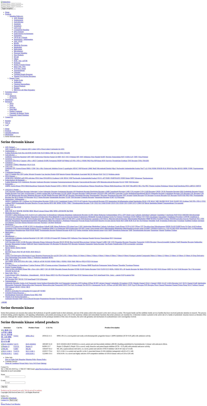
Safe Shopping (20, 359)
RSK (71, 211)
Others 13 (167, 256)
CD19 (113, 203)
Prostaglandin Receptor (23, 203)
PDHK (53, 261)
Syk (58, 153)
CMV (29, 157)
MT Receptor (70, 195)
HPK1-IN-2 (30, 336)
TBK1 (69, 203)
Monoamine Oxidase (19, 244)
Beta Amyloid (74, 242)
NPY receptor (127, 195)
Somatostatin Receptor (57, 197)
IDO (73, 219)
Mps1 (114, 168)
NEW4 (7, 248)
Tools (11, 105)
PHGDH (8, 221)
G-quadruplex (68, 168)
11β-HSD (8, 215)
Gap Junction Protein (48, 174)
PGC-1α (191, 228)
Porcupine (65, 275)
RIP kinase (98, 161)
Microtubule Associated (79, 174)
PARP (113, 178)
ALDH (90, 215)
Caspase (23, 161)
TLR (91, 203)
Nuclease (44, 222)
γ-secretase (139, 244)
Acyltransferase (51, 215)
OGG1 (99, 178)
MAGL (105, 219)
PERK (84, 161)
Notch (35, 244)
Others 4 (95, 256)
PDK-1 (58, 261)
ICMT (112, 197)
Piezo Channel (159, 285)
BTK (30, 153)
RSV (123, 157)
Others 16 (189, 256)
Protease (136, 265)
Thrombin (151, 221)
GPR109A (111, 193)
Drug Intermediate (11, 257)
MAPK (16, 43)
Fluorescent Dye (48, 256)
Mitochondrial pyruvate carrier (133, 228)
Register (8, 121)
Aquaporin (74, 283)
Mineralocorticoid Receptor (109, 182)
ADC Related (18, 18)
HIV (78, 157)
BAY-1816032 (31, 344)
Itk (138, 269)
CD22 (96, 203)
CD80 (139, 203)
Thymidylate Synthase (119, 161)
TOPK (190, 168)
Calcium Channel (96, 242)
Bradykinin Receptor (97, 191)
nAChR (115, 285)
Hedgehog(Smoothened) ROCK (140, 193)
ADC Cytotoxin (21, 149)
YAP (122, 275)
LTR (202, 193)
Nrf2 (191, 201)
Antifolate (8, 168)
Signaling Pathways (16, 16)
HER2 (117, 269)
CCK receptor (135, 191)
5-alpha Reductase (11, 153)
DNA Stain (39, 178)
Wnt (132, 275)
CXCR (163, 191)
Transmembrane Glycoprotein (173, 203)
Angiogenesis (18, 20)
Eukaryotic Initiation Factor (53, 168)
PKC (147, 186)
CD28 (51, 201)
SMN (132, 178)
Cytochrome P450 (171, 215)
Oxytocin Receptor (160, 195)
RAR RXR (94, 221)
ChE (108, 242)
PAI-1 (199, 219)
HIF (52, 153)
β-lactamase (118, 238)
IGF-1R (16, 271)
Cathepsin (153, 215)
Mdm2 (67, 161)
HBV (59, 157)
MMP (148, 219)
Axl (10, 269)
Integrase (85, 238)
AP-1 (21, 201)
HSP (80, 168)
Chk (37, 168)
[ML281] (4, 349)
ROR (130, 221)
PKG (192, 195)
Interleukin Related (156, 203)
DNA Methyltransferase (29, 186)
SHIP (110, 230)
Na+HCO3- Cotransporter (92, 285)
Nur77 (142, 168)
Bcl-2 (18, 161)
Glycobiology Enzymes (13, 222)
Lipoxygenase (95, 228)
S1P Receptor (28, 197)
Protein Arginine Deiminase (158, 186)
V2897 (15, 349)
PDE (177, 228)
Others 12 (160, 256)
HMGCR (64, 219)
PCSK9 (172, 228)
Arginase (26, 201)
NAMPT (147, 228)
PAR (184, 195)
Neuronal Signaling (20, 53)
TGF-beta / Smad (20, 68)
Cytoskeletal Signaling (21, 30)
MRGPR (62, 195)
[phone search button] (22, 6)
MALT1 (38, 252)
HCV (64, 157)
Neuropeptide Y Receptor (98, 195)
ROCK (180, 168)
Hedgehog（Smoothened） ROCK (33, 275)
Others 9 (127, 256)
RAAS (121, 182)
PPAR (169, 168)
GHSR (69, 193)
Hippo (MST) (50, 275)
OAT (129, 285)
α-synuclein (131, 244)
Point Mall (13, 109)
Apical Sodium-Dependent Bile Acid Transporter (53, 283)
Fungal (52, 157)
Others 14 (175, 256)
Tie (12, 271)
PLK (164, 168)
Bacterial (23, 157)
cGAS (56, 201)
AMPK (7, 186)
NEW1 (12, 248)
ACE (20, 182)
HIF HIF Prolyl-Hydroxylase (31, 219)
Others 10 (76, 256)
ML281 (28, 349)
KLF (14, 211)
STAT (19, 207)
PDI (202, 219)
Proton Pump (182, 285)
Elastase (76, 217)
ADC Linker (31, 149)
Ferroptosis (53, 161)
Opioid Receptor (138, 195)
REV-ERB (124, 221)
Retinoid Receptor (62, 230)
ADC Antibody (10, 149)
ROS (103, 161)
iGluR (195, 283)
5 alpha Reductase (18, 215)
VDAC (23, 287)
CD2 (117, 203)
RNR (123, 178)
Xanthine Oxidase (191, 221)
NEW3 (23, 248)
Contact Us (9, 117)
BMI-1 (29, 168)
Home (7, 12)
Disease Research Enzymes (31, 222)
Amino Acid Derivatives (13, 256)
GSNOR (186, 217)
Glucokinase (153, 217)
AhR (51, 226)
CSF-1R (47, 269)
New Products (19, 55)
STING (64, 203)
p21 (146, 168)
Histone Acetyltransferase (80, 186)
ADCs (38, 149)
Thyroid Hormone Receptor (65, 299)
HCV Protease (71, 157)
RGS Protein (19, 197)
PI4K (73, 261)
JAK (124, 186)
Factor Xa (112, 217)
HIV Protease (56, 219)
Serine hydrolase (82, 230)
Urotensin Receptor (87, 197)
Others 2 (83, 256)
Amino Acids (18, 80)
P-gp (133, 285)
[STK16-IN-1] (6, 353)
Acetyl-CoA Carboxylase (37, 215)
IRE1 (37, 295)
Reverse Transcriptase (113, 157)
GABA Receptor (150, 242)
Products (8, 14)
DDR (53, 269)
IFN (106, 201)
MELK (36, 261)
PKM (28, 230)
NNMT (7, 234)
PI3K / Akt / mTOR (20, 61)
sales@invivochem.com (43, 369)
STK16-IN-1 (30, 353)
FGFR (102, 269)
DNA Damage (19, 32)
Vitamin (161, 230)
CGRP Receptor (149, 191)
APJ (74, 191)
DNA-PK (24, 261)
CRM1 (159, 283)
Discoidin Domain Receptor (64, 269)
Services (12, 107)
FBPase (138, 217)
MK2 (51, 211)
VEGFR (67, 153)
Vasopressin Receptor (102, 197)
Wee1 (7, 170)
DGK (180, 215)
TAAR (67, 197)
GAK (61, 178)
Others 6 (108, 256)
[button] (16, 147)
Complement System (66, 201)
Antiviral (26, 238)
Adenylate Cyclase (36, 191)
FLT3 (43, 153)
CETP (127, 226)
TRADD (146, 161)
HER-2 (47, 153)
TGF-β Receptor (41, 279)
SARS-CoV (129, 157)
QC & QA (13, 98)
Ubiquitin (17, 72)
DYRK (77, 269)
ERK (7, 211)
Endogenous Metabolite (87, 217)
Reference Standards (41, 257)
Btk (29, 269)
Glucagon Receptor (78, 193)
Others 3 (89, 256)
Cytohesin (40, 161)
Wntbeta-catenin (114, 174)
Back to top (13, 400)
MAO (102, 228)
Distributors (9, 100)
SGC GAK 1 (30, 351)
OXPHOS (154, 228)
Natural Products (19, 86)
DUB (7, 291)
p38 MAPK (62, 211)
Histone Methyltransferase (113, 186)
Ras (92, 161)
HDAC (75, 168)
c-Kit (37, 269)
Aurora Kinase (21, 168)
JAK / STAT (18, 41)
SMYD (198, 186)
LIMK (90, 168)
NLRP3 (176, 201)
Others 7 (114, 256)
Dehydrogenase (159, 226)
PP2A (84, 261)
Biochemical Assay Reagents (32, 256)
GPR (98, 182)
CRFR (158, 191)
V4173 (15, 344)
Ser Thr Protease (142, 221)
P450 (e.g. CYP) (164, 228)
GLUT (38, 228)
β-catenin (128, 275)
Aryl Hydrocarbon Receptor (39, 201)
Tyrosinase (180, 221)
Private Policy (24, 363)
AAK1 (18, 242)
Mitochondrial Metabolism (137, 219)
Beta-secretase (84, 242)
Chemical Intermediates (22, 84)
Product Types (14, 78)
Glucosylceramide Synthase (26, 228)
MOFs (51, 257)
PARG (108, 178)
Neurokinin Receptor (82, 195)
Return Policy (41, 359)
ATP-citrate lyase (72, 226)
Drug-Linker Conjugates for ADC (52, 149)
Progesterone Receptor (48, 299)
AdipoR (47, 226)
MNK (56, 211)
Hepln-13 (29, 346)
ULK (33, 164)
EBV (33, 157)
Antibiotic (8, 157)
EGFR (34, 153)
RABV (103, 157)
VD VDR (78, 299)
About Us (8, 94)
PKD (89, 161)
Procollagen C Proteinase (61, 221)
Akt (6, 261)
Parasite (97, 157)
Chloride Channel (139, 283)
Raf (68, 211)
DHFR (168, 226)
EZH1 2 (59, 186)
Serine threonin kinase (96, 230)
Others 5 (102, 256)
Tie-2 (190, 269)
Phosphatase (16, 221)
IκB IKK (8, 252)
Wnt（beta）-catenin (113, 275)
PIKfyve (79, 261)
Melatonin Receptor (34, 195)
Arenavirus (16, 157)
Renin (118, 221)
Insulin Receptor (131, 269)
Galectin (85, 201)
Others (16, 59)
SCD (134, 221)
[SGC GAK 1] (6, 351)
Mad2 (95, 168)
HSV (82, 157)
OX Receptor (149, 195)
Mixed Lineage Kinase (41, 211)
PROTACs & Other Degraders (24, 90)
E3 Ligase (33, 291)
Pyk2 (152, 269)
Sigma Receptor (43, 197)
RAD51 (118, 178)
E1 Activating (14, 291)
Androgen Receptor (43, 182)
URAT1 (17, 287)
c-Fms (33, 269)
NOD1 (28, 252)
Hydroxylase (73, 228)
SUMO (42, 291)
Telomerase (138, 178)
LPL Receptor (195, 193)
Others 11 (153, 256)
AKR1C (8, 201)
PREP (50, 221)
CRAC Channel (150, 283)
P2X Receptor (149, 285)
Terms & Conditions (12, 363)
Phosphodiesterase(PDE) (29, 221)
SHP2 (169, 269)
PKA (60, 275)
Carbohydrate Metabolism (91, 226)
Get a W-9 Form (34, 363)
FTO (143, 217)
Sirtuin (127, 178)
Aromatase (54, 182)
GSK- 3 (31, 261)
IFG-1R (122, 269)
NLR (171, 201)
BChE (67, 242)
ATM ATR (17, 261)
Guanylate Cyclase (121, 193)
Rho (175, 168)
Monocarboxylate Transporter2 (53, 285)
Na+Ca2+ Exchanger (75, 285)
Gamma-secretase (52, 265)
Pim (143, 186)
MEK (31, 211)
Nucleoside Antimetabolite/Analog (128, 168)
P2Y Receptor (172, 195)
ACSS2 (30, 226)
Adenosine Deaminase (65, 215)
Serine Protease (112, 265)
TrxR (157, 221)
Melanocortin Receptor (19, 195)
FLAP (79, 201)
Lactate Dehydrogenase (83, 219)
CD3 (125, 203)
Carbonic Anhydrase (142, 215)
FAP (142, 203)
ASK (14, 161)
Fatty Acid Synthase (195, 226)
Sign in (7, 123)
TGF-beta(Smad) (30, 279)
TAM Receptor (182, 269)
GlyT (180, 283)
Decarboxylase (149, 226)
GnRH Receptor (91, 193)
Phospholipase (43, 221)
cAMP (107, 191)
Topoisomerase (198, 168)
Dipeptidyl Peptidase (23, 217)
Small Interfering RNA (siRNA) (184, 186)
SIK (54, 203)
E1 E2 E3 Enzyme (66, 217)
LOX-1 (65, 256)
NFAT (167, 201)
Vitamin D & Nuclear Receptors (25, 76)
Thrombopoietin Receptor (81, 203)
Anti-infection (18, 22)
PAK (150, 168)
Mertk (142, 269)
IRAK (144, 201)
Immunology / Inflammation (23, 39)
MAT (128, 186)
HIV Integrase (46, 219)
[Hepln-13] (5, 346)
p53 (71, 161)
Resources (8, 101)
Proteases (17, 63)
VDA (62, 153)
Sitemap (43, 363)
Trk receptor (196, 269)
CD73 (134, 203)
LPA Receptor (185, 193)
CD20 (121, 203)
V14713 (16, 351)
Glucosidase (162, 217)
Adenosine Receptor (23, 191)
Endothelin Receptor (191, 191)
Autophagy (17, 26)
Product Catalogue (15, 111)
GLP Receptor (119, 197)
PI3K (69, 261)
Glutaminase (62, 265)
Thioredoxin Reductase (120, 230)
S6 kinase (94, 261)
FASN (133, 217)
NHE (120, 285)
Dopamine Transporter (136, 242)
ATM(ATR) (9, 178)
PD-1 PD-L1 (77, 161)
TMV (136, 157)
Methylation (18, 49)
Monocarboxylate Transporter (32, 285)
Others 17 (30, 257)
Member (17, 404)
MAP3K (20, 211)
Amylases (201, 221)
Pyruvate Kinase (84, 221)
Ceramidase (161, 215)
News (11, 103)
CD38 (129, 203)
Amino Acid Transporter (28, 283)
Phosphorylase (20, 230)
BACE (62, 242)
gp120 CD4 (58, 256)
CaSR (127, 191)
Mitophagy (23, 164)
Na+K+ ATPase (106, 285)
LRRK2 (16, 164)
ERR (21, 299)
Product (8, 404)
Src (55, 153)
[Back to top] (2, 402)
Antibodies (17, 82)
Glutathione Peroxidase (175, 217)
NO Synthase (184, 201)
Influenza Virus (89, 157)
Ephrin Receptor (90, 269)
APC (14, 168)
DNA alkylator (30, 178)
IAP (63, 161)
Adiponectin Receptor (80, 215)
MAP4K (26, 211)
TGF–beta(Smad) (100, 275)
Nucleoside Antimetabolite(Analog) (85, 178)
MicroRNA (134, 186)
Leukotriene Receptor (172, 193)
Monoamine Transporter (13, 285)
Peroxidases (184, 228)
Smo (75, 275)
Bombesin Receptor (83, 191)
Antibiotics (15, 201)
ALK (20, 153)
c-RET (33, 161)
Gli (56, 157)
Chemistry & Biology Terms (19, 113)
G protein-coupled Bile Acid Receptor (48, 193)
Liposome (95, 219)
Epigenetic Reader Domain (47, 186)
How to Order (10, 359)
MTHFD (154, 219)
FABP (178, 226)
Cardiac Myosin (28, 174)
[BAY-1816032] (7, 344)
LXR (101, 219)
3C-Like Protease (11, 265)
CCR (142, 191)
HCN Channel (188, 283)
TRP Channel (9, 287)
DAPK (46, 161)
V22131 (16, 346)
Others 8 (120, 256)
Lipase (87, 228)
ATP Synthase (83, 283)
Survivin (109, 161)
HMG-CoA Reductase (57, 228)
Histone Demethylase (96, 186)
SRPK (185, 168)
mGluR (43, 195)
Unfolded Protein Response (23, 74)
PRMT (37, 230)
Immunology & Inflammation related (120, 201)
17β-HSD (50, 222)
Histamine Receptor (158, 193)
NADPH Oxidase (163, 219)
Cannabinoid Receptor (117, 191)
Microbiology (18, 51)
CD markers (123, 283)
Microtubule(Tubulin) (104, 168)
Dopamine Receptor (173, 191)
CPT (141, 226)
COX (75, 201)
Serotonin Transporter (85, 244)
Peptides (17, 88)
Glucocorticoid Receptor (87, 182)
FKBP (59, 161)
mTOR (42, 261)
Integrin (62, 174)
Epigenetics (18, 35)
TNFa (140, 161)
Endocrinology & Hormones (23, 34)
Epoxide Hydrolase (102, 217)
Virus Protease (143, 157)
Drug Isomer (22, 257)
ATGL (120, 215)
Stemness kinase (87, 275)
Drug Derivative (198, 256)
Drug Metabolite (54, 217)
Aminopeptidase (111, 215)
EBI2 (182, 191)
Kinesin (84, 168)
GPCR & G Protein (20, 37)
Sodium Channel (198, 285)
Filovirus (46, 157)
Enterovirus (39, 157)
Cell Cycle (17, 28)
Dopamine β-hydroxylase (39, 217)
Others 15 (182, 256)
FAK (39, 153)
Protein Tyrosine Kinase (22, 65)
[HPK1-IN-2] (7, 341)
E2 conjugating (24, 291)
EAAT (164, 283)
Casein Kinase (120, 226)
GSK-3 (17, 275)
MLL (140, 186)
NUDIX (48, 261)
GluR (178, 242)
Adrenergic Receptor (29, 182)
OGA (29, 164)
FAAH (173, 226)
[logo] (5, 2)
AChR (25, 226)
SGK (106, 230)
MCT (28, 287)
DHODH (185, 215)
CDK (33, 168)
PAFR (179, 195)
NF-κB (22, 252)
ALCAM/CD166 (104, 203)
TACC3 (105, 174)
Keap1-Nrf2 (16, 252)
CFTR (130, 283)
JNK (10, 211)
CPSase (137, 226)
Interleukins (138, 201)
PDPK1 (64, 261)
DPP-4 (43, 265)
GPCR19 (100, 193)
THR (126, 182)
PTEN (88, 261)
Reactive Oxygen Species (40, 203)
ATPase (90, 283)
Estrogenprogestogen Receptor (68, 182)
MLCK (90, 174)
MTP (65, 285)
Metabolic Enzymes (20, 45)
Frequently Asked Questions (19, 115)
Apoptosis (17, 24)
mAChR (8, 195)
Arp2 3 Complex (11, 174)
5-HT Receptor (10, 191)
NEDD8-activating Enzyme (179, 219)
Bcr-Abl (25, 153)
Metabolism (18, 47)
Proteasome (74, 221)
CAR (80, 226)
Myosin (95, 174)
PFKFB (159, 168)
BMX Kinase (22, 269)
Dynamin (37, 174)
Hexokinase (17, 219)
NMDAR (29, 244)
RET (156, 269)
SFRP (72, 275)
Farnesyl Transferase (124, 217)
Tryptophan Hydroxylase (168, 221)
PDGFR (147, 269)
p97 (104, 178)
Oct (57, 275)
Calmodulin (115, 283)
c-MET (41, 269)
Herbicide (58, 222)
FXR (147, 217)
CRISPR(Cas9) (19, 178)
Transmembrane (19, 70)
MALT (153, 201)
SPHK (59, 203)
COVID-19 (48, 238)
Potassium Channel (171, 285)
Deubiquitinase (10, 295)
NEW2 (18, 248)
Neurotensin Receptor (115, 195)
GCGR (63, 193)
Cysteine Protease (34, 265)
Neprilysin (192, 219)
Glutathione (45, 228)
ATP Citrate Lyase (128, 215)
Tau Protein (109, 244)
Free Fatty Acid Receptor (25, 193)
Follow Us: (5, 396)
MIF (157, 201)
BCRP (96, 283)
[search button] (22, 4)
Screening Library (11, 92)
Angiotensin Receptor (65, 191)
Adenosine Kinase (38, 242)
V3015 (15, 353)
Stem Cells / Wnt (19, 67)
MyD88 (162, 201)
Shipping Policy (31, 359)
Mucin (147, 203)
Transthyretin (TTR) (120, 244)
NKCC (124, 285)
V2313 (15, 336)
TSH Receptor (134, 182)
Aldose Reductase (99, 215)
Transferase (154, 230)
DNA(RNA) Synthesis (51, 178)
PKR (13, 203)
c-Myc (29, 161)
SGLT (36, 197)
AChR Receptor (26, 242)
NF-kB (16, 57)
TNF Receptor (133, 161)
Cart (7, 125)
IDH (69, 219)
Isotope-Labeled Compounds (140, 256)
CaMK (104, 242)
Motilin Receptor (52, 195)
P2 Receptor (63, 244)
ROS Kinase (162, 269)
